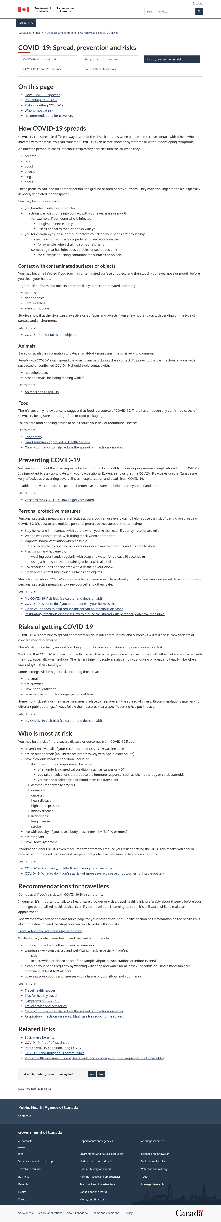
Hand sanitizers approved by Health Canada (57, 442)
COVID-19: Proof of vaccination (48, 1042)
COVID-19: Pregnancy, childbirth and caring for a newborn (68, 868)
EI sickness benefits (39, 1037)
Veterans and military (154, 1169)
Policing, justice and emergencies (100, 1176)
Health (39, 33)
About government (153, 1141)
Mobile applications (50, 1213)
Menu (24, 23)
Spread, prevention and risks (164, 59)
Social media (26, 1213)
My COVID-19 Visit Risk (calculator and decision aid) (63, 598)
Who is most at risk (39, 110)
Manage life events (152, 1184)
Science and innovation (155, 1154)
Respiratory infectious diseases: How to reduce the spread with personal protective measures (95, 614)
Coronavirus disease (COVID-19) (100, 33)
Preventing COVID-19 (41, 100)
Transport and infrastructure (97, 1184)
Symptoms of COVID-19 (43, 1001)
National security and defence (98, 1161)
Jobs (20, 1154)
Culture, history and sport (95, 1169)
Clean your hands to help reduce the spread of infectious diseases (74, 447)
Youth (145, 1176)
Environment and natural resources (101, 1154)
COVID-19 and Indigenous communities (54, 1053)
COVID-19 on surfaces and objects (50, 334)
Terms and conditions (106, 1213)
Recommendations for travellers (49, 115)
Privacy (128, 1213)
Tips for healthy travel (41, 995)
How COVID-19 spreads (42, 95)
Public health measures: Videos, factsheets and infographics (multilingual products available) (94, 1058)
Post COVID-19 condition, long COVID (53, 1048)
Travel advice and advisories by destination (50, 931)
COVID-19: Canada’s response (42, 69)
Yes (92, 1074)
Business (23, 1176)
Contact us (24, 1116)
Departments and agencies (96, 1141)
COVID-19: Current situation (41, 59)
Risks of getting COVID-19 (44, 105)
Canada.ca (25, 33)
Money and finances (92, 1199)
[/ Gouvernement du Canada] (47, 10)
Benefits (23, 1184)
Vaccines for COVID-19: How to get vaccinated (59, 500)
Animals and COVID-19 (42, 392)
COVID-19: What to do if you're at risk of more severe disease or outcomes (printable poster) (94, 873)
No (101, 1074)
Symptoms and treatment (101, 59)
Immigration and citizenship (35, 1161)
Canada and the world (93, 1192)
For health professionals (100, 69)
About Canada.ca (77, 1213)
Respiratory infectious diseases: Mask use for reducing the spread (74, 1016)
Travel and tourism (29, 1169)
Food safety (33, 437)
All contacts (25, 1141)
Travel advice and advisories (46, 1006)
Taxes (21, 1199)
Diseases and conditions (62, 33)
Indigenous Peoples (153, 1161)
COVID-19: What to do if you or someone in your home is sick (70, 603)
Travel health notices (40, 990)
